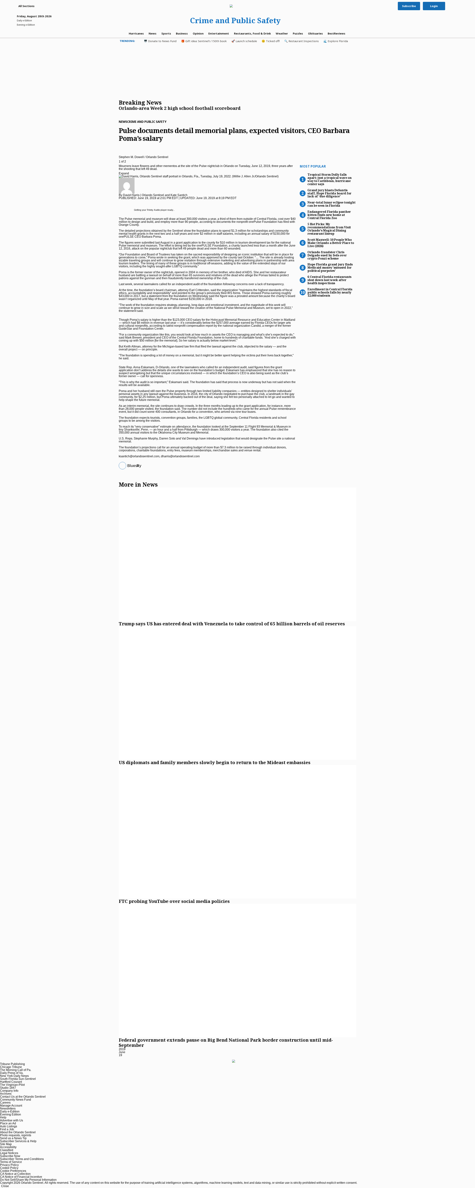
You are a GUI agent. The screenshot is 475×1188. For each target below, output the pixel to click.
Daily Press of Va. (11, 1072)
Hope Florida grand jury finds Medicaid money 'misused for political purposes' (330, 267)
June (122, 1052)
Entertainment (218, 33)
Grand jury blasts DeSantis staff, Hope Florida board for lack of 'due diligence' (329, 193)
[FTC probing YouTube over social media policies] (237, 832)
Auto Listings (8, 1126)
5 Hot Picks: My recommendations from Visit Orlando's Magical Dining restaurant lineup (329, 228)
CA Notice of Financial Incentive (21, 1176)
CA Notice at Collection (15, 1173)
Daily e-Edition (9, 1111)
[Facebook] (121, 466)
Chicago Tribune (11, 1067)
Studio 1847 (8, 1087)
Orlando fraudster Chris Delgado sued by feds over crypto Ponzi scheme (327, 255)
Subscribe (409, 6)
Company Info (9, 1090)
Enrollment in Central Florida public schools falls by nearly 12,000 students (329, 292)
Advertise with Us (11, 1120)
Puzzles (298, 33)
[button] (24, 6)
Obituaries (315, 33)
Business (182, 33)
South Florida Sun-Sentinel (18, 1078)
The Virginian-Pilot (12, 1084)
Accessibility (8, 1147)
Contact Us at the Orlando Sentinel (23, 1096)
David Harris (131, 195)
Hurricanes (136, 33)
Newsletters (8, 1108)
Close (5, 1186)
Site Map (6, 1144)
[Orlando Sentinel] (235, 5)
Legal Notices (9, 1153)
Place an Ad (8, 1123)
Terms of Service (11, 1162)
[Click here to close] (179, 112)
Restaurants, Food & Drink (252, 33)
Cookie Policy (9, 1167)
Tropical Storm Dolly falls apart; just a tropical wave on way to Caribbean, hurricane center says (329, 179)
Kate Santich (179, 195)
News (152, 33)
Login (434, 6)
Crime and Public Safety (235, 20)
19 (120, 1055)
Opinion (198, 33)
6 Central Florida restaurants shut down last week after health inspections (329, 280)
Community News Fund (15, 1099)
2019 (122, 1049)
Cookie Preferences (13, 1170)
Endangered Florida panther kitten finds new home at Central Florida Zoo (329, 215)
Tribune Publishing (12, 1064)
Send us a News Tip (13, 1138)
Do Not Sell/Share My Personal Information (28, 1179)
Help (3, 1117)
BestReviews (336, 33)
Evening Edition (10, 1114)
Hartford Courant (11, 1081)
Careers (5, 1102)
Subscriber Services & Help (18, 1141)
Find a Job (7, 1129)
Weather (282, 33)
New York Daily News (14, 1075)
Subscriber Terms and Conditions (22, 1159)
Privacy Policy (9, 1164)
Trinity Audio (153, 210)
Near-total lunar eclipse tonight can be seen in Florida (331, 203)
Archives (6, 1093)
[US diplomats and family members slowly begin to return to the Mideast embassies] (237, 693)
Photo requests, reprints (15, 1135)
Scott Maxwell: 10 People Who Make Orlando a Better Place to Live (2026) (330, 243)
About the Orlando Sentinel (18, 1132)
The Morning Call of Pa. (15, 1070)
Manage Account (11, 1105)
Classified (6, 1150)
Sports (166, 33)
